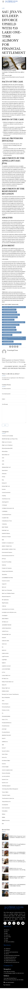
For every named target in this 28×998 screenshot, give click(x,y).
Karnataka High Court (6, 634)
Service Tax (4, 757)
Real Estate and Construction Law (12, 962)
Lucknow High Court (6, 675)
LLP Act (3, 672)
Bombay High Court (6, 486)
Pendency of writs (5, 710)
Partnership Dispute (6, 706)
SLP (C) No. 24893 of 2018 (7, 341)
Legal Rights (4, 659)
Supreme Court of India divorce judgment (11, 344)
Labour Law (4, 643)
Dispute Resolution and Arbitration (12, 955)
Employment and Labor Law (10, 957)
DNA (3, 539)
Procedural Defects (6, 732)
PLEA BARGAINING (6, 716)
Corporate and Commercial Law (11, 952)
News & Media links (6, 697)
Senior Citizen (5, 754)
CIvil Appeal (4, 505)
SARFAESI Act (5, 741)
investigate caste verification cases (9, 612)
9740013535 (7, 984)
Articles (3, 476)
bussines (4, 489)
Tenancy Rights (5, 792)
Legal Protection (5, 656)
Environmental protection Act (8, 555)
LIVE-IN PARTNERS (6, 669)
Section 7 (4, 747)
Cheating (4, 495)
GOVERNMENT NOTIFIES (7, 577)
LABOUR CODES (5, 640)
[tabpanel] (14, 63)
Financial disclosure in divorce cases (10, 314)
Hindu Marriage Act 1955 (8, 319)
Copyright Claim (5, 517)
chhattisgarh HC (5, 501)
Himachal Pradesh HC (6, 596)
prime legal (4, 728)
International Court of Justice (8, 609)
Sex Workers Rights (6, 760)
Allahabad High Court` (6, 467)
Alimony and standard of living (17, 307)
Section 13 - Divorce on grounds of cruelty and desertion (12, 338)
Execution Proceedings (6, 561)
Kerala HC (4, 637)
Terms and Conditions (9, 941)
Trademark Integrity (6, 795)
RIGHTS (3, 738)
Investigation (4, 615)
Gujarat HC (4, 583)
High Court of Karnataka (7, 590)
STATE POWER (5, 766)
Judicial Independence (6, 628)
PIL (2, 713)
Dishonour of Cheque (6, 536)
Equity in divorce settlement (9, 309)
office (3, 700)
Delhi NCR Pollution (6, 533)
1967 (3, 457)
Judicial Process (5, 631)
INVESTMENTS (5, 618)
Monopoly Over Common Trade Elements (10, 694)
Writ (3, 823)
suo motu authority (6, 776)
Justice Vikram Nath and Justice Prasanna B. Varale (13, 322)
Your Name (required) (6, 388)
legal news (4, 650)
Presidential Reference (6, 722)
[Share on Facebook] (10, 347)
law (3, 8)
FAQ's (6, 931)
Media (6, 940)
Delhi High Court (5, 530)
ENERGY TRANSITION (7, 546)
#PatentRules (5, 451)
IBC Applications (5, 599)
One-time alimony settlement (9, 329)
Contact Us (7, 935)
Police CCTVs (5, 719)
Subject (3, 399)
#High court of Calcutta (7, 442)
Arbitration (4, 473)
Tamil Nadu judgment (6, 785)
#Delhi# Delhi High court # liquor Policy (10, 438)
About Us (7, 929)
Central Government (6, 492)
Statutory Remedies (6, 773)
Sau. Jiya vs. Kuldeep (7, 334)
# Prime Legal (5, 307)
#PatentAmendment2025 (7, 448)
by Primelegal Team (17, 56)
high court (4, 587)
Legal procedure (5, 653)
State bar (4, 763)
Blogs (6, 933)
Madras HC (4, 684)
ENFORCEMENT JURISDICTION (8, 549)
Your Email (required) (6, 393)
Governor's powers (6, 580)
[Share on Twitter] (13, 347)
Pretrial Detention (5, 725)
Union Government (6, 807)
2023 (3, 464)
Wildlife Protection (6, 820)
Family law (4, 565)
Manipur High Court (6, 688)
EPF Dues (4, 558)
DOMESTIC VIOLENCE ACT (8, 542)
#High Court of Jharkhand (7, 445)
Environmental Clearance (7, 552)
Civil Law (7, 953)
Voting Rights (5, 810)
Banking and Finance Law (10, 958)
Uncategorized (5, 804)
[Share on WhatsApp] (17, 347)
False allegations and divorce (9, 312)
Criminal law (4, 524)
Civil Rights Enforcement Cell (8, 508)
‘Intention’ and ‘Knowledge (7, 435)
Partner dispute (5, 703)
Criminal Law (7, 948)
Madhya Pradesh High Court (7, 681)
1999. (3, 460)
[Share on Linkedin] (15, 347)
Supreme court (5, 782)
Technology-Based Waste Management (10, 788)
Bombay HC (4, 483)
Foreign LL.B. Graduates (7, 568)
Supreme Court (5, 779)
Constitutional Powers (6, 514)
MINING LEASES (5, 691)
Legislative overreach (6, 665)
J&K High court (5, 621)
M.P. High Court (5, 678)
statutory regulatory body (7, 770)
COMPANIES (4, 511)
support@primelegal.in (9, 982)
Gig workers (4, 574)
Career (6, 938)
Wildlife (3, 817)
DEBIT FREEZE (5, 527)
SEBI (3, 744)
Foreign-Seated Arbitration (7, 571)
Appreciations (5, 470)
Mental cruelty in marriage (8, 327)
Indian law (4, 606)
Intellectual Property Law (10, 960)
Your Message (5, 404)
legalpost (4, 662)
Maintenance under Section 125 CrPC (10, 324)
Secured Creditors (5, 751)
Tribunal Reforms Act (6, 801)
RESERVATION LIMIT (6, 735)
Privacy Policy (8, 936)
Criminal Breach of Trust (7, 520)
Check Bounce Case (6, 498)
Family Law (7, 950)
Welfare (3, 814)
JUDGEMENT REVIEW (6, 624)
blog (3, 479)
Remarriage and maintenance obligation (11, 332)
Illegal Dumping (5, 602)
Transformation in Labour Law (8, 798)
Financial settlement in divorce (9, 317)
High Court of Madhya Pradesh (8, 593)
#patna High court (5, 454)
